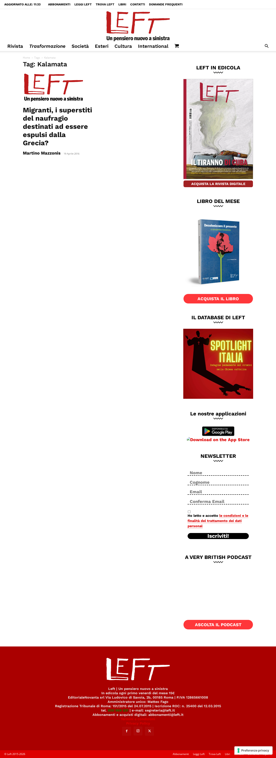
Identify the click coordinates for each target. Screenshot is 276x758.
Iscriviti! (218, 536)
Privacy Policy (138, 723)
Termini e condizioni (138, 719)
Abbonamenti (59, 4)
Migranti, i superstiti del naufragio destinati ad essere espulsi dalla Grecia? (57, 126)
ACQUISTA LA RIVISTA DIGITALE (218, 184)
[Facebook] (126, 731)
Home (26, 57)
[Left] (138, 25)
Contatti (137, 4)
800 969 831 (118, 710)
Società (80, 46)
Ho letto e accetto (218, 521)
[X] (149, 731)
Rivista (15, 46)
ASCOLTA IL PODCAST (218, 624)
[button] (266, 47)
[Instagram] (138, 731)
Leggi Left (83, 4)
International (153, 46)
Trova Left (105, 4)
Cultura (123, 46)
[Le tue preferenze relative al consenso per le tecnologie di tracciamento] (253, 750)
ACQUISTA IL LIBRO (218, 298)
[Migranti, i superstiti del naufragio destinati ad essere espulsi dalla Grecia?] (58, 87)
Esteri (101, 46)
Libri (122, 4)
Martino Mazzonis (42, 153)
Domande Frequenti (165, 4)
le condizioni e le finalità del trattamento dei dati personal (218, 521)
